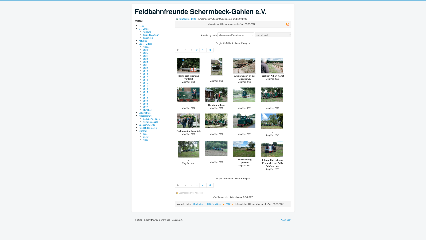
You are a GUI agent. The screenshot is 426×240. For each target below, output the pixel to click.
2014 (145, 85)
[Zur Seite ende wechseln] (210, 50)
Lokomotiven (145, 112)
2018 (145, 73)
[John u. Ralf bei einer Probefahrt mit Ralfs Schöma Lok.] (273, 149)
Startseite (184, 18)
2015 (145, 82)
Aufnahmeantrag (150, 121)
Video (145, 139)
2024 (145, 55)
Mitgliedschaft (145, 115)
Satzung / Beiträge (151, 118)
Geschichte (148, 37)
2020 (145, 67)
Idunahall (147, 109)
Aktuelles (143, 40)
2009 (145, 100)
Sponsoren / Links (147, 124)
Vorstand (147, 31)
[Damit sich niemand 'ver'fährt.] (189, 66)
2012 (145, 91)
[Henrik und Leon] (217, 95)
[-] (217, 67)
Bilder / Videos (145, 43)
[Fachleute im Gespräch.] (189, 121)
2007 (145, 106)
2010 (145, 97)
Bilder (145, 136)
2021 (145, 64)
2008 (145, 103)
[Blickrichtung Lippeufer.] (245, 149)
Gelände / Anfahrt (151, 34)
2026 (145, 49)
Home (141, 25)
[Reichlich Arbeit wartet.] (273, 66)
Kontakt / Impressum (148, 127)
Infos (145, 133)
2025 (145, 52)
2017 (145, 76)
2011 (145, 94)
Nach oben (286, 219)
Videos (146, 46)
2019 (145, 70)
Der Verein (144, 28)
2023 (145, 58)
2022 (145, 61)
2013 (145, 88)
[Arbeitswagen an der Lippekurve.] (245, 66)
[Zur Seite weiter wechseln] (203, 50)
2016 (145, 79)
